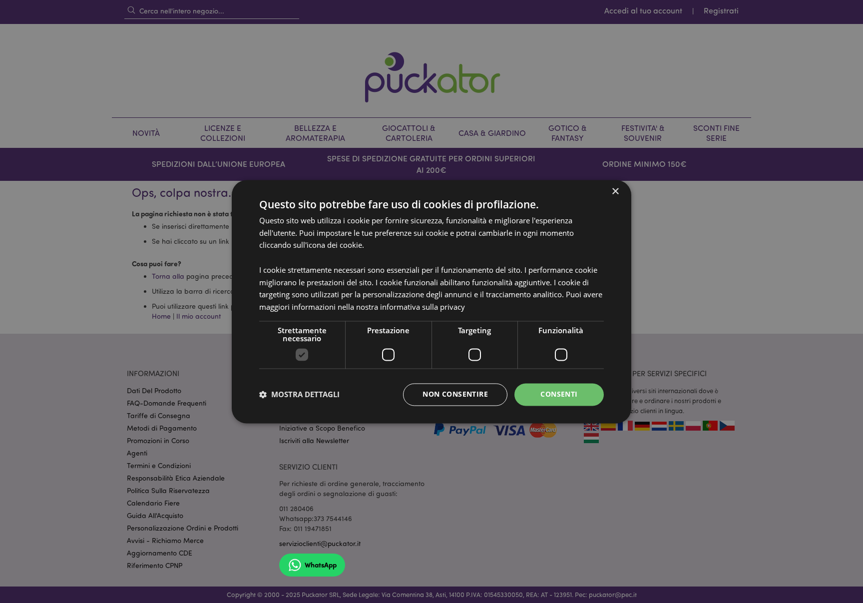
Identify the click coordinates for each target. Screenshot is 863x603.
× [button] (615, 191)
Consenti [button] (558, 394)
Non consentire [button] (455, 394)
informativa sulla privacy (422, 307)
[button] (299, 394)
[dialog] (431, 301)
